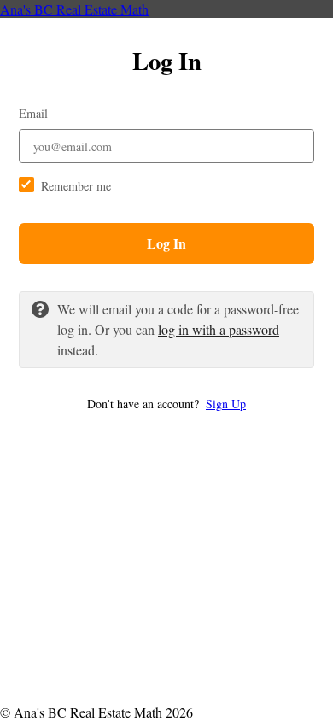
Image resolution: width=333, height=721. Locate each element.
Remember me (76, 186)
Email (33, 113)
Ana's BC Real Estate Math (74, 9)
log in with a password (218, 329)
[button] (166, 404)
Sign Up (226, 404)
